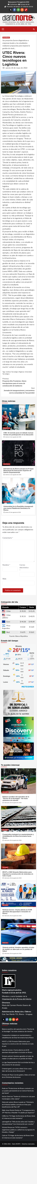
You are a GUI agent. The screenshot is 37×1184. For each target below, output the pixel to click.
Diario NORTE (16, 1144)
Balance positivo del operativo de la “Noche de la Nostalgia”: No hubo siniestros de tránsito (15, 798)
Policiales (5, 943)
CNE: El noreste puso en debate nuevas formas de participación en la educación (18, 433)
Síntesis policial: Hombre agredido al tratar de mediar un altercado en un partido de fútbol (18, 949)
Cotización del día (27, 6)
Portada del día (24, 4)
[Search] (34, 29)
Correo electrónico (24, 567)
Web (4, 579)
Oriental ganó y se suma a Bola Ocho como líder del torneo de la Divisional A (17, 1070)
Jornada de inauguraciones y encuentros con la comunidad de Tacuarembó (19, 390)
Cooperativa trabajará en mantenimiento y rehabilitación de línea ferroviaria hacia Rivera (18, 836)
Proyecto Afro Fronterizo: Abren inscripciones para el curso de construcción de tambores (14, 382)
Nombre (6, 565)
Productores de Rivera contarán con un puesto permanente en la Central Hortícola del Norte (18, 1091)
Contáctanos (14, 4)
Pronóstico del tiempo (13, 6)
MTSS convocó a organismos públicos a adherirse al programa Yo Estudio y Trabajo (18, 1130)
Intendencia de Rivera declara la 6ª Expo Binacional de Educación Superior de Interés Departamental (18, 470)
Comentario (7, 538)
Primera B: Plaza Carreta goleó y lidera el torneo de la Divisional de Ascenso (18, 1076)
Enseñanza (6, 37)
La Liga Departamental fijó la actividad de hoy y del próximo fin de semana (18, 1064)
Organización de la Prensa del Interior (16, 999)
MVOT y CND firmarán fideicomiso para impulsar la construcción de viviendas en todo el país (17, 874)
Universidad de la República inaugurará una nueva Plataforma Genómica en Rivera (18, 508)
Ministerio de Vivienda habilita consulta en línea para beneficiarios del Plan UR (18, 1104)
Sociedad (5, 792)
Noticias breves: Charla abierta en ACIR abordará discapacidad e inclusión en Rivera (17, 911)
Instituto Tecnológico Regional (15, 372)
